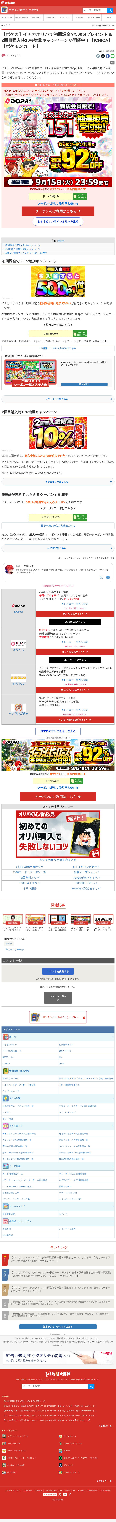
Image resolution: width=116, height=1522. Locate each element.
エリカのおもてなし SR (70, 1199)
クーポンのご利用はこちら (56, 211)
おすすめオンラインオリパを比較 (58, 221)
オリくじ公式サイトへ (73, 651)
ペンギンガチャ (18, 713)
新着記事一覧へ (106, 1426)
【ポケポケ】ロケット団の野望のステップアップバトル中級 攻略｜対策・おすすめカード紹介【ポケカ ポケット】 (49, 1411)
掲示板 (108, 17)
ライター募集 (51, 1494)
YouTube (65, 1494)
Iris (60, 1057)
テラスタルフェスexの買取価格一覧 (19, 1134)
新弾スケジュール (11, 1078)
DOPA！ (7, 1063)
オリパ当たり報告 (67, 1229)
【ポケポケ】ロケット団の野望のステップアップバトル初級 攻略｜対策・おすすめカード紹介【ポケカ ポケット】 (49, 1406)
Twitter (59, 1494)
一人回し (7, 1112)
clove (61, 1063)
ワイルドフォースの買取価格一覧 (74, 1146)
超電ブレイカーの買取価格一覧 (73, 1134)
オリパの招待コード (12, 1051)
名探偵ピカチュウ (11, 1193)
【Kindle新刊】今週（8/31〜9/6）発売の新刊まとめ (24, 1401)
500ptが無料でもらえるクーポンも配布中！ (27, 253)
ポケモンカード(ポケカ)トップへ (60, 1017)
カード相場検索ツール (13, 1174)
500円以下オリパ (86, 883)
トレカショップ (65, 17)
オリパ (9, 943)
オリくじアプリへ (77, 660)
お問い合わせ (105, 1490)
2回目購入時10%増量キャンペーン (22, 249)
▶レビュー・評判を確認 (75, 603)
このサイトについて (13, 1490)
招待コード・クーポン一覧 (29, 872)
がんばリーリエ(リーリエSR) (16, 1199)
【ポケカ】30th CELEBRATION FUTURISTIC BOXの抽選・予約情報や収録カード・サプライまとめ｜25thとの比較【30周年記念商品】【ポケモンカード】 (60, 1302)
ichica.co (9, 298)
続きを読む (84, 384)
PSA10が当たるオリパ (86, 877)
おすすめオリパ (7, 17)
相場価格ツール (50, 17)
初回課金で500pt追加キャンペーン (22, 245)
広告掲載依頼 (92, 1490)
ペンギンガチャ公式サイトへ (73, 719)
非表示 (61, 240)
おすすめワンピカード (86, 866)
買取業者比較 (9, 1214)
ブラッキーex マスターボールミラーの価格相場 (25, 1180)
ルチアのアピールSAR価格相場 (73, 1180)
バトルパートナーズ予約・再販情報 (19, 1085)
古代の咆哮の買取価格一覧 (71, 1159)
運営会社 (81, 1490)
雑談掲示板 (8, 1235)
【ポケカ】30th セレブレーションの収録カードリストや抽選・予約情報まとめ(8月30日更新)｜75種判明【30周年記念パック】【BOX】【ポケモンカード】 (61, 1274)
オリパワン (18, 683)
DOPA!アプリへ (76, 622)
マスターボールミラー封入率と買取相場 (77, 1106)
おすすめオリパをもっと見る (58, 731)
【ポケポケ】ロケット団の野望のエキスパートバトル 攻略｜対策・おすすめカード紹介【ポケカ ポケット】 (47, 1420)
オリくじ (18, 649)
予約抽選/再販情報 (21, 17)
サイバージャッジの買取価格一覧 (18, 1152)
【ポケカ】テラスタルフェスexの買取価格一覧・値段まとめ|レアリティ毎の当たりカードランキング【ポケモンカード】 (60, 1289)
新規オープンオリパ (86, 872)
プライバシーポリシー (53, 1490)
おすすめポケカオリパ (29, 866)
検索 (110, 10)
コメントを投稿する (58, 971)
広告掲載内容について (58, 1334)
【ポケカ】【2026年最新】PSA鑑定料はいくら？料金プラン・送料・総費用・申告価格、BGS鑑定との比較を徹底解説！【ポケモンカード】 (59, 1314)
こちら (63, 979)
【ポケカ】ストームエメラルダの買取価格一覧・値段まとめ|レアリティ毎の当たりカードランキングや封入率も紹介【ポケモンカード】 (60, 1259)
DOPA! (18, 611)
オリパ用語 (30, 888)
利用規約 (38, 1490)
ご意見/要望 (28, 1490)
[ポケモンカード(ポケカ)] (8, 3)
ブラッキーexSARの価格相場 (73, 1174)
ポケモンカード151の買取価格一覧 (75, 1152)
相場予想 (7, 1229)
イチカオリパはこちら (56, 399)
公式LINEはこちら (56, 548)
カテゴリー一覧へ (16, 949)
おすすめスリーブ (67, 1112)
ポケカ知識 (80, 17)
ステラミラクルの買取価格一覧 (17, 1140)
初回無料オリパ (29, 877)
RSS (70, 1494)
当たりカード (36, 17)
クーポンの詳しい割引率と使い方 (58, 203)
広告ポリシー (70, 1490)
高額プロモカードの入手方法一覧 (18, 1106)
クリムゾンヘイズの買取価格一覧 (18, 1159)
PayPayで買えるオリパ (86, 888)
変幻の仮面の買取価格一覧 (15, 1146)
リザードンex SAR (68, 1193)
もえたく (63, 1214)
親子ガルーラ (65, 1186)
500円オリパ (8, 1057)
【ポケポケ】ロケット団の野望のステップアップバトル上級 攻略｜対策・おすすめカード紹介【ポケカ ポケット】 (49, 1415)
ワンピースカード (94, 17)
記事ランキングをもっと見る (58, 1326)
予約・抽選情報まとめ (69, 1085)
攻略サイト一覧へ (105, 1481)
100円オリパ (65, 1051)
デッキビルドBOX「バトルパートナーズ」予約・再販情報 (86, 1078)
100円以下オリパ (29, 883)
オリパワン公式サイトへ (73, 689)
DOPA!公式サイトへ (73, 613)
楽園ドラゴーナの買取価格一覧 (73, 1140)
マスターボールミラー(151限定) (17, 1186)
